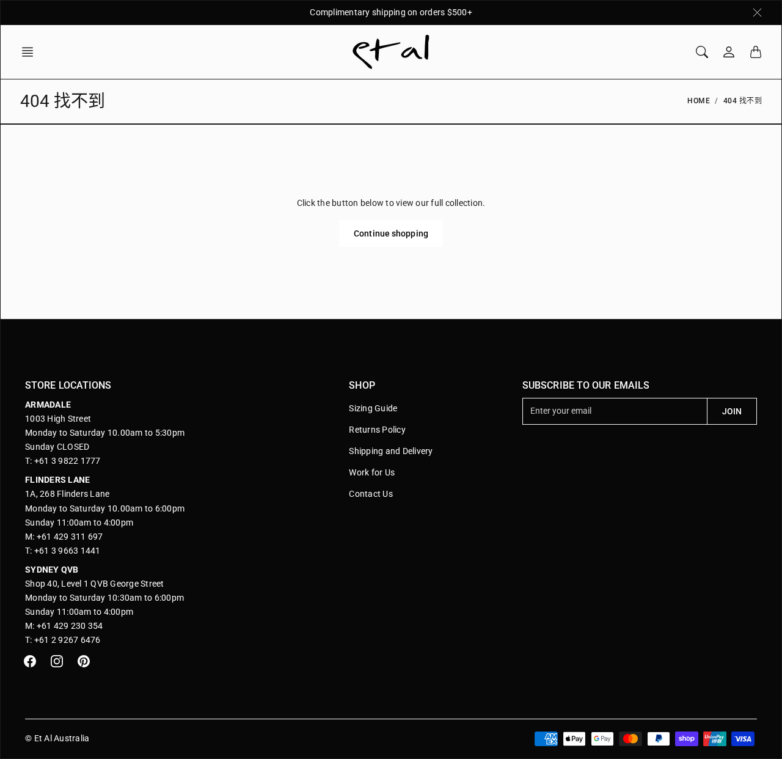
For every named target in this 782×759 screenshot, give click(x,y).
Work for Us (372, 472)
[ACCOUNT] (728, 51)
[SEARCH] (702, 51)
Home (698, 101)
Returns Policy (377, 430)
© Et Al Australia (57, 738)
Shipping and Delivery (391, 451)
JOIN (732, 411)
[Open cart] (755, 51)
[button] (31, 52)
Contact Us (371, 494)
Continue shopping (391, 233)
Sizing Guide (373, 408)
